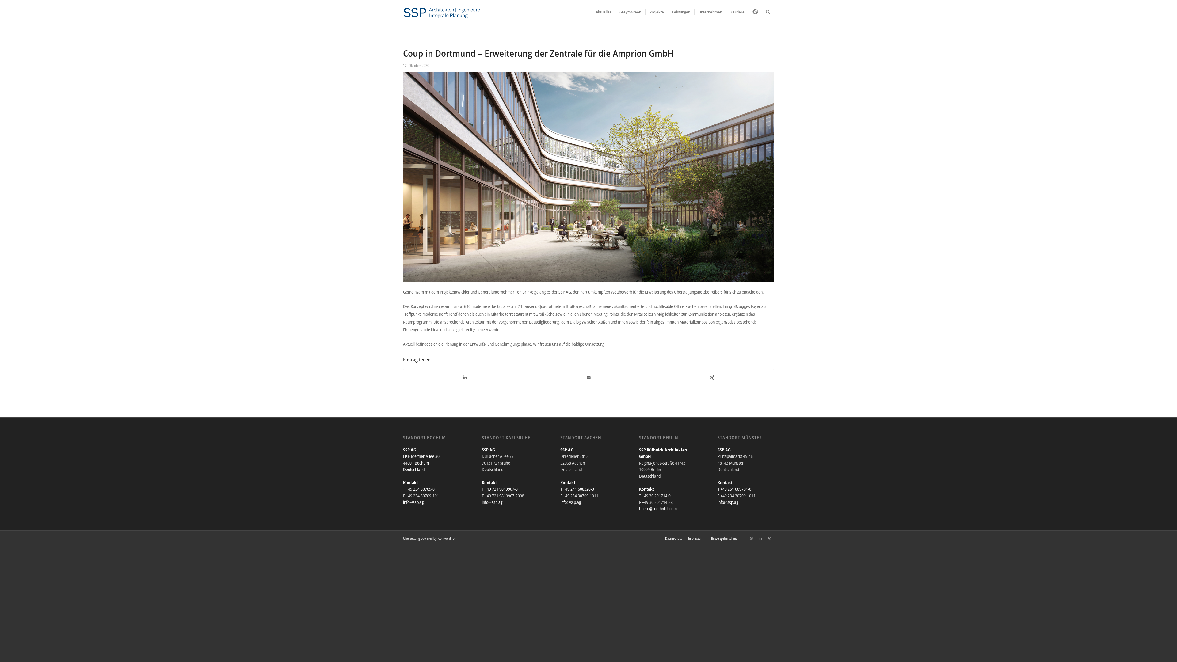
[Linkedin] (760, 538)
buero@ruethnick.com (658, 509)
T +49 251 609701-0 (734, 489)
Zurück (417, 177)
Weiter (760, 177)
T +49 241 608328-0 (577, 489)
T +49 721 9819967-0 (500, 489)
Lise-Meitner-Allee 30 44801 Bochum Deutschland (421, 462)
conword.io (446, 538)
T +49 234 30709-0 (419, 489)
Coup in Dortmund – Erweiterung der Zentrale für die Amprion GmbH (538, 53)
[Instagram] (751, 538)
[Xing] (769, 538)
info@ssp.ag (413, 502)
